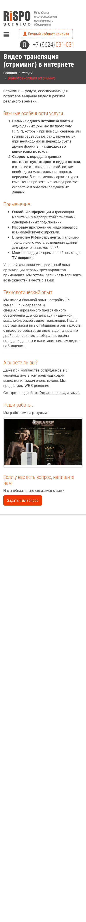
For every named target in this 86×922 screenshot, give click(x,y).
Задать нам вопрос (22, 500)
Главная (10, 72)
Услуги (27, 72)
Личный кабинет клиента (48, 34)
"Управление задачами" (59, 392)
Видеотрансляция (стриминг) (31, 77)
